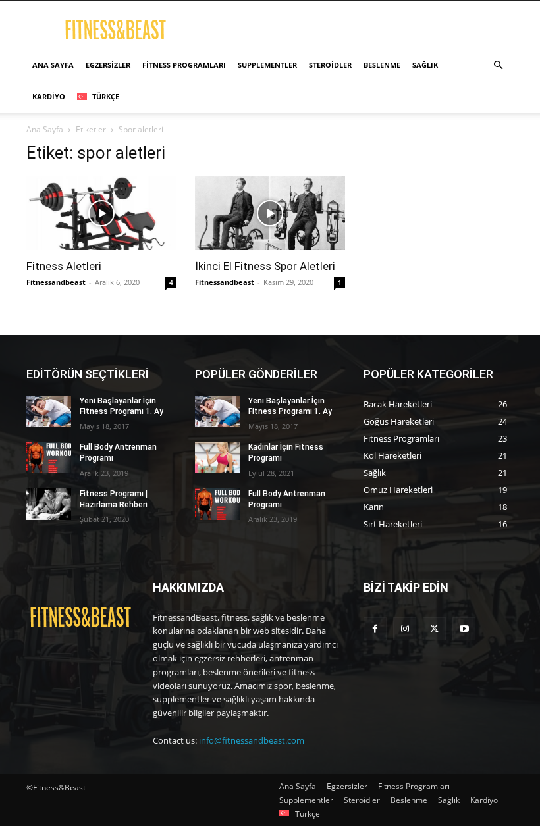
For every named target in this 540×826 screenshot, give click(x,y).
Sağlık (425, 65)
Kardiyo (48, 96)
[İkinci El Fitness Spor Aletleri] (270, 213)
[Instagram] (404, 628)
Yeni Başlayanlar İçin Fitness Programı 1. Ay (121, 406)
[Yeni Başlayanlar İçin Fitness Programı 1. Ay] (48, 411)
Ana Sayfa (53, 65)
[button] (498, 65)
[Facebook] (375, 628)
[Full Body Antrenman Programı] (48, 457)
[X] (434, 628)
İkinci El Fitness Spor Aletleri (265, 265)
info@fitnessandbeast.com (251, 740)
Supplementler (267, 65)
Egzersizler (108, 65)
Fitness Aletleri (63, 265)
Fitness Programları (184, 65)
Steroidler (330, 65)
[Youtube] (463, 628)
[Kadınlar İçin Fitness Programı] (217, 457)
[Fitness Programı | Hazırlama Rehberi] (48, 504)
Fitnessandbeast (56, 282)
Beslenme (382, 65)
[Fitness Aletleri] (101, 213)
